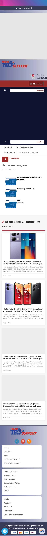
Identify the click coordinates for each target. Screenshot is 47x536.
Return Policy (9, 479)
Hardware (11, 152)
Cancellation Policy (12, 483)
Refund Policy (9, 487)
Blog (6, 455)
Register (27, 8)
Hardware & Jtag (26, 148)
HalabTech (22, 526)
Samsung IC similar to (26, 189)
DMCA (6, 490)
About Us (8, 507)
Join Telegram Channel (13, 514)
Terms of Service (11, 471)
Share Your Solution (12, 463)
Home (6, 448)
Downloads (8, 148)
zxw (19, 200)
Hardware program (30, 152)
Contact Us (8, 510)
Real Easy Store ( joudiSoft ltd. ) (28, 528)
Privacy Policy (9, 475)
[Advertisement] (23, 36)
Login (19, 8)
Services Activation (12, 459)
